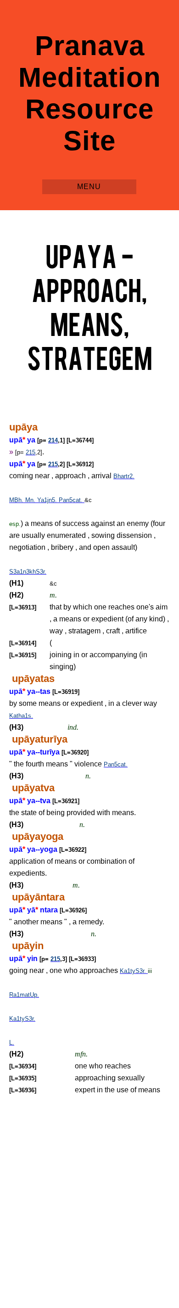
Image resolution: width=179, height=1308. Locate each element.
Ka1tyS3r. (134, 970)
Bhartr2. (123, 476)
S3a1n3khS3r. (27, 571)
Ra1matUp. (24, 994)
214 (53, 440)
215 (30, 452)
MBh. (17, 500)
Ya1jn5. (48, 500)
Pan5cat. (71, 500)
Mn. (31, 500)
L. (11, 1042)
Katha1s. (21, 715)
